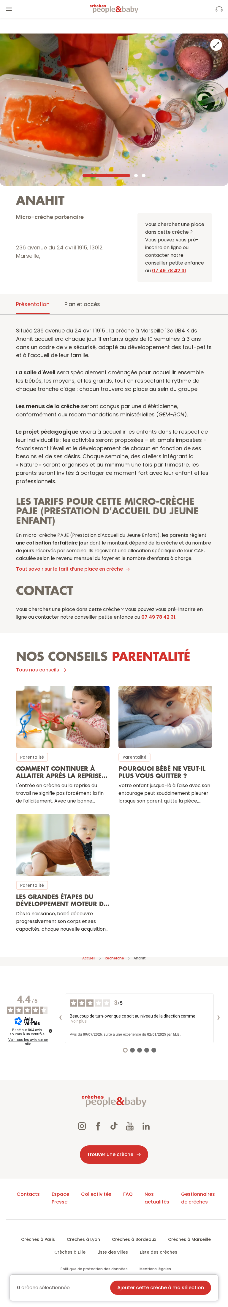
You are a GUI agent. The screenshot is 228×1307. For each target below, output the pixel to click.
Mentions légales (155, 1268)
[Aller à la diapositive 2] (136, 175)
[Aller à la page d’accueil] (114, 9)
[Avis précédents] (60, 1018)
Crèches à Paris (38, 1239)
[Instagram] (81, 1127)
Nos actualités (157, 1198)
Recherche (114, 958)
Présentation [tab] (33, 304)
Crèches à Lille (70, 1252)
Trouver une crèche (110, 1154)
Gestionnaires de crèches (198, 1198)
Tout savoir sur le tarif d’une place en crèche (69, 569)
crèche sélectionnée (43, 1288)
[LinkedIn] (146, 1127)
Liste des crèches (158, 1252)
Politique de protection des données (94, 1268)
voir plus (79, 1021)
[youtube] (130, 1127)
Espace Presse (60, 1198)
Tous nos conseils (37, 669)
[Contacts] (219, 9)
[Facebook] (98, 1127)
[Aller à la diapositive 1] (106, 175)
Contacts (28, 1194)
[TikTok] (114, 1127)
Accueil (88, 958)
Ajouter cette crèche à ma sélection (160, 1287)
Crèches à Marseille (189, 1239)
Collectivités (96, 1194)
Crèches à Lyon (83, 1239)
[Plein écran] (216, 45)
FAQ (128, 1194)
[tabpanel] (114, 633)
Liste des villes (112, 1252)
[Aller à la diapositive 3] (143, 175)
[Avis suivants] (218, 1018)
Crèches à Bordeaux (134, 1239)
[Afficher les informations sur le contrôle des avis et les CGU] (50, 1031)
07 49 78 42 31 (169, 270)
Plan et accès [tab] (82, 304)
